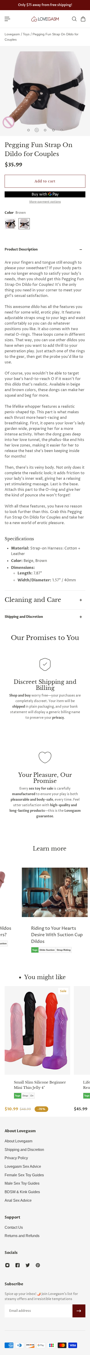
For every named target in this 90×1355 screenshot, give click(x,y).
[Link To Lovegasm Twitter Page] (28, 1265)
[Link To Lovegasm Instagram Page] (7, 1265)
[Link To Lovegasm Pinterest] (38, 1265)
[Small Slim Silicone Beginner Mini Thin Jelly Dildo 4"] (37, 1030)
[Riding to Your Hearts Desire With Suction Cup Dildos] (52, 914)
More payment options (45, 202)
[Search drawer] (74, 19)
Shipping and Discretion (24, 617)
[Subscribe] (78, 1310)
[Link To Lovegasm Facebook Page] (17, 1265)
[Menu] (7, 19)
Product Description (21, 249)
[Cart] (82, 19)
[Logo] (45, 19)
